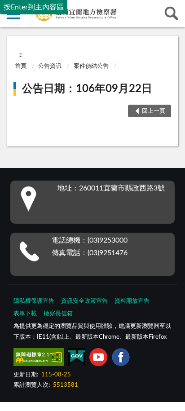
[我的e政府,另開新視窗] (76, 359)
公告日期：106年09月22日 (87, 89)
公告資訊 (50, 66)
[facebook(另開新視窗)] (121, 359)
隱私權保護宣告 (33, 301)
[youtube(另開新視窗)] (98, 359)
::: (20, 54)
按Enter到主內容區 (34, 7)
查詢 (171, 13)
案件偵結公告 (91, 66)
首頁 (20, 66)
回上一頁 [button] (153, 111)
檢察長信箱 (58, 314)
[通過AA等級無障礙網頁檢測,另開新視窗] (38, 359)
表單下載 (25, 314)
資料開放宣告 (132, 301)
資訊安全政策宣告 (84, 301)
